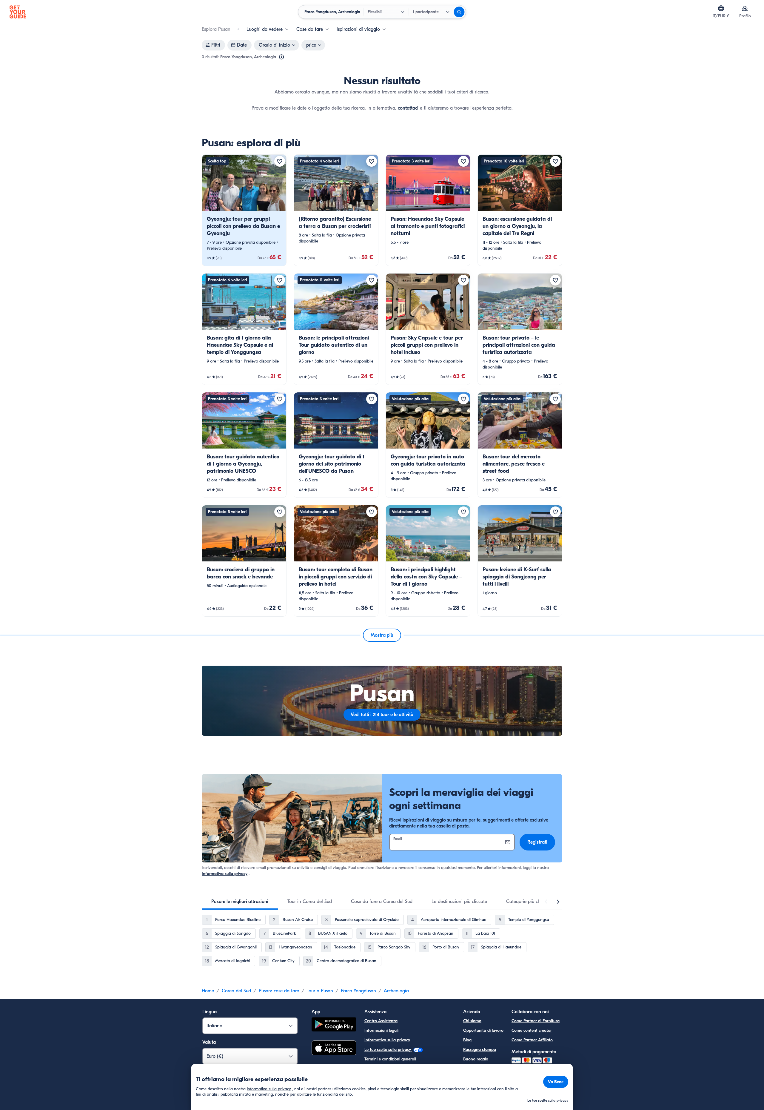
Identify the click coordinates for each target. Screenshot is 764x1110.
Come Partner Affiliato (532, 1040)
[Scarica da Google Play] (334, 1025)
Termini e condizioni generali (390, 1059)
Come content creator (532, 1030)
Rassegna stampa (479, 1049)
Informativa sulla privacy (224, 873)
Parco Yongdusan (358, 991)
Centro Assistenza (381, 1020)
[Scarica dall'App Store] (334, 1048)
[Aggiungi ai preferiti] (279, 161)
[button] (244, 210)
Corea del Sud (236, 991)
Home (208, 991)
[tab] (240, 901)
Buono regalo (475, 1059)
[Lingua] (721, 8)
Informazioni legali (381, 1030)
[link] (244, 210)
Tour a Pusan (320, 991)
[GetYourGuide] (18, 12)
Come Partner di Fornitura (536, 1020)
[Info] (281, 57)
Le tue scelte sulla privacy (388, 1049)
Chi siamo (472, 1020)
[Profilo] (745, 8)
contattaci (408, 108)
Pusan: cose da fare (279, 991)
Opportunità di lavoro (483, 1030)
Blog (467, 1040)
